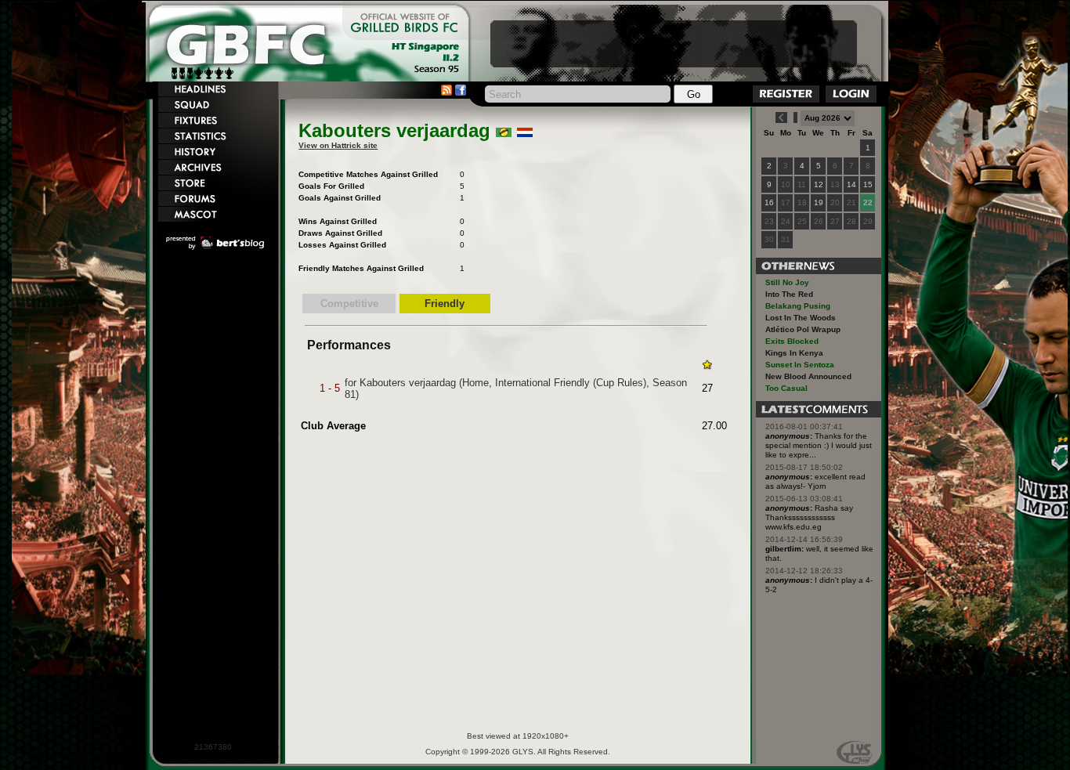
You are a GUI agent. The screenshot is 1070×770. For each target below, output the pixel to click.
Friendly (445, 303)
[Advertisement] (673, 43)
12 (818, 184)
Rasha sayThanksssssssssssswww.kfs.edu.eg (809, 517)
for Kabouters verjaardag (400, 383)
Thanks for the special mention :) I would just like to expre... (818, 445)
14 (851, 184)
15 (868, 184)
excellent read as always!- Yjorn (815, 481)
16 (769, 202)
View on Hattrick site (338, 145)
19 (818, 202)
